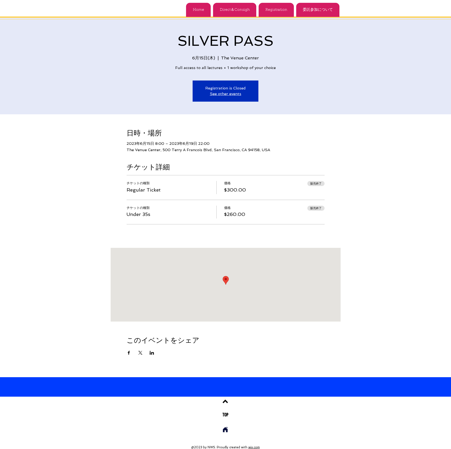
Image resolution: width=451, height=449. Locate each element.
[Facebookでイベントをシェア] (129, 353)
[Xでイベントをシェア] (140, 353)
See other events (225, 94)
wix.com (254, 447)
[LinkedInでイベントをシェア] (152, 353)
